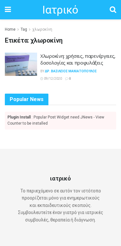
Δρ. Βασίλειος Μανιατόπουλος (71, 71)
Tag (24, 29)
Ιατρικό (60, 9)
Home (10, 29)
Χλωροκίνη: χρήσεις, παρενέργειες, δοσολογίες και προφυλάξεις (78, 59)
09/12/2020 (52, 78)
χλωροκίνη (42, 29)
